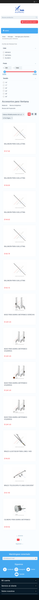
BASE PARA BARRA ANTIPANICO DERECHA (19, 315)
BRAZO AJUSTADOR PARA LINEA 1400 (18, 451)
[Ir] (35, 558)
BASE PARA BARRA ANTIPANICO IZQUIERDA (15, 350)
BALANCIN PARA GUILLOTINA (14, 144)
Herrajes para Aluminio (22, 36)
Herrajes (10, 36)
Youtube (21, 574)
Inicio (4, 36)
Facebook (10, 569)
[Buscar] (37, 17)
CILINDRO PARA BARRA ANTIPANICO (17, 520)
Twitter (33, 569)
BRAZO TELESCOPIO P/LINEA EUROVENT (19, 485)
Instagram (22, 569)
